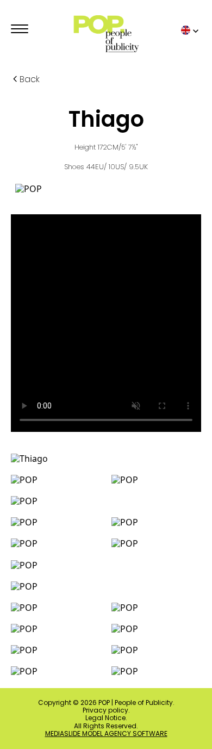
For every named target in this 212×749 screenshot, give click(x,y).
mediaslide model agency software (106, 734)
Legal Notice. (106, 718)
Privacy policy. (106, 710)
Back (30, 79)
